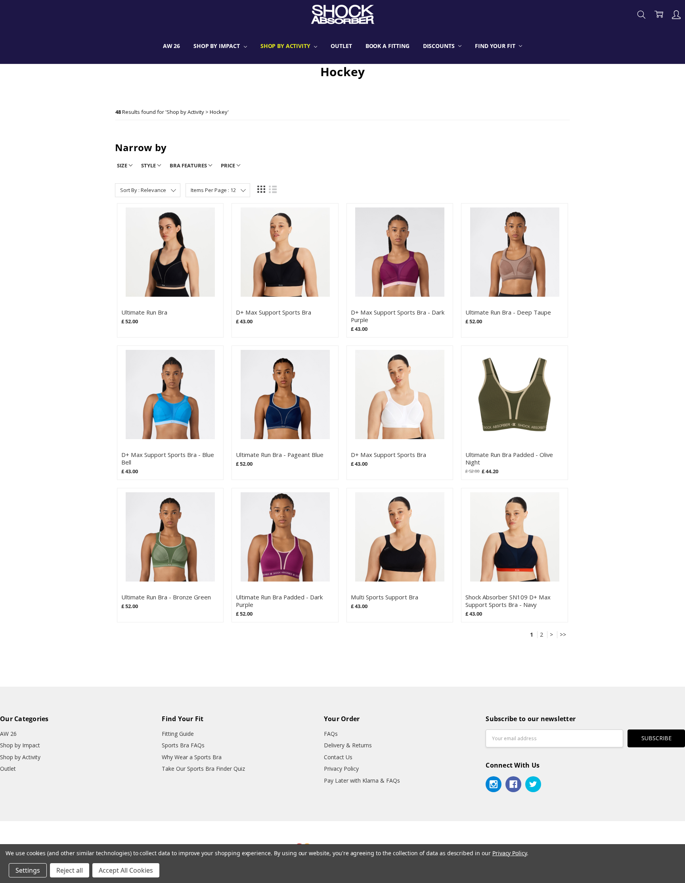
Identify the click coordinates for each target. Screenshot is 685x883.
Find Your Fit (496, 46)
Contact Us (338, 757)
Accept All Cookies (126, 870)
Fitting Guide (178, 733)
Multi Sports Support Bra (384, 597)
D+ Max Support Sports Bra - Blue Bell (167, 458)
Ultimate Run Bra (144, 312)
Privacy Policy (341, 768)
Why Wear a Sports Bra (192, 757)
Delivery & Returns (348, 745)
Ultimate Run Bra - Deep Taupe (508, 312)
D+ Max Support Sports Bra (273, 312)
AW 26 (171, 46)
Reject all (69, 870)
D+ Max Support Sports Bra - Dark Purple (397, 316)
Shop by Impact (217, 46)
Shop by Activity (286, 46)
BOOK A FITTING (387, 46)
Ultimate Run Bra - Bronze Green (166, 597)
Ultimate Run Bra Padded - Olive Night (509, 458)
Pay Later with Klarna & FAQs (362, 780)
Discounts (439, 46)
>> (563, 634)
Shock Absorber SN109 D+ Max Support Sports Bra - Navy (508, 601)
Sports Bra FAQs (183, 745)
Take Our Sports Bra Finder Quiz (203, 768)
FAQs (331, 733)
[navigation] (342, 150)
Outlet (341, 46)
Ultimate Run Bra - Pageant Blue (279, 455)
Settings (27, 870)
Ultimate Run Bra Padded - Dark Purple (279, 601)
